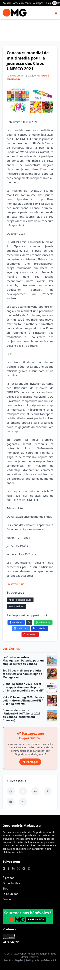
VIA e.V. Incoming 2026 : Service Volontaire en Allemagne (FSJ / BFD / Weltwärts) (23, 700)
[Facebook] (23, 791)
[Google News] (11, 791)
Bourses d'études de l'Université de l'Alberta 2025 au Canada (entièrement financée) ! (21, 715)
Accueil (7, 2)
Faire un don (10, 894)
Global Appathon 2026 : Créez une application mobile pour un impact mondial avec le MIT (23, 687)
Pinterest (32, 634)
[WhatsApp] (23, 802)
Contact (7, 899)
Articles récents (22, 2)
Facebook (17, 622)
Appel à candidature (20, 599)
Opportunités (11, 883)
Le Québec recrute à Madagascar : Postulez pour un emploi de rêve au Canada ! (23, 660)
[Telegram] (11, 802)
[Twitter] (29, 622)
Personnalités (16, 606)
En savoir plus (15, 584)
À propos (38, 2)
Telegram (23, 628)
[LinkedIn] (35, 791)
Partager (32, 762)
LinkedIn (41, 628)
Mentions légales (13, 960)
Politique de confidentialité (41, 960)
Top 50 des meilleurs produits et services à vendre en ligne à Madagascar (22, 674)
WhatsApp (44, 622)
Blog (48, 2)
